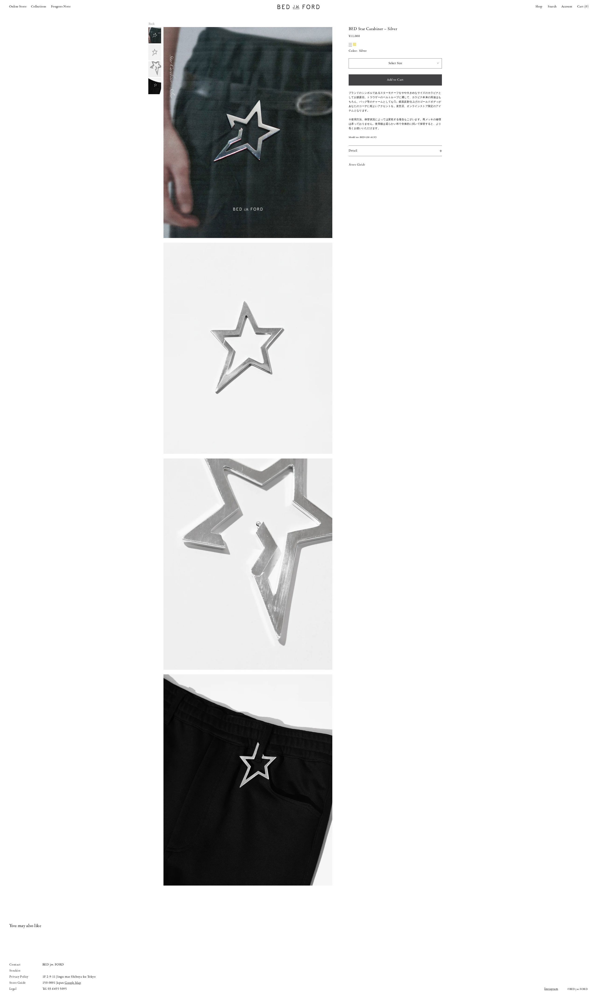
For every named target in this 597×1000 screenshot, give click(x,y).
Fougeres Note (60, 6)
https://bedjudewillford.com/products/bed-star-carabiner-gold (354, 44)
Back (152, 24)
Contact (15, 964)
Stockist (15, 971)
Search (552, 6)
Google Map (73, 983)
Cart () (583, 6)
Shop (538, 6)
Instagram (551, 989)
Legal (12, 989)
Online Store (17, 6)
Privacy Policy (18, 977)
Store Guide (357, 164)
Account (567, 6)
